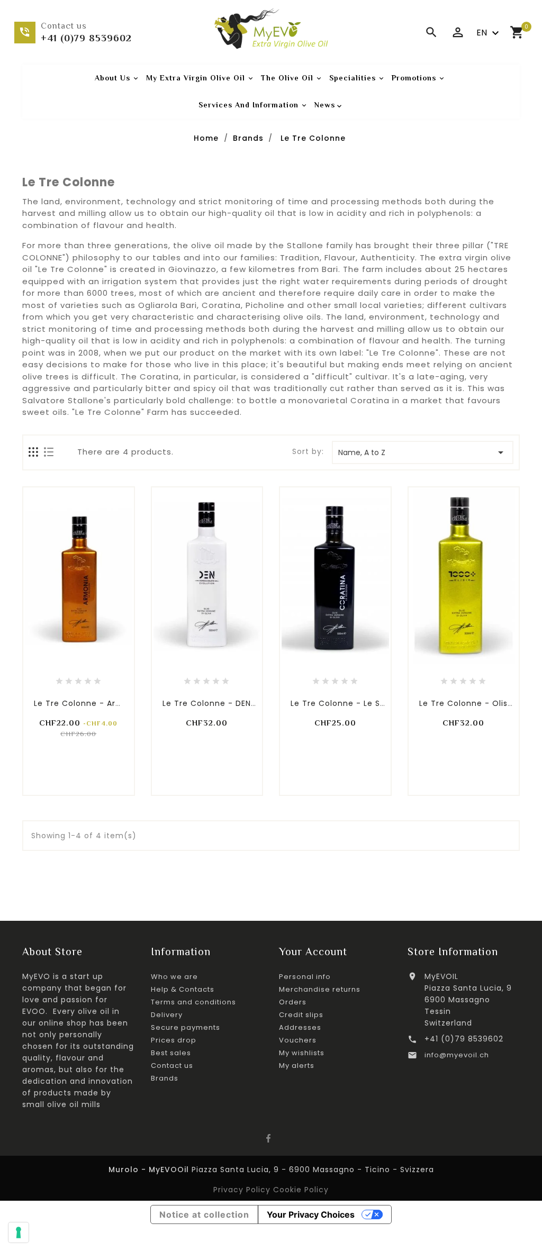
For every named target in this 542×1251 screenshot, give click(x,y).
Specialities (357, 78)
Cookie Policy (301, 1189)
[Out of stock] (311, 658)
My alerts (296, 1065)
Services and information (253, 105)
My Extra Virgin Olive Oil (200, 78)
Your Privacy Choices (311, 1214)
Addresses (300, 1027)
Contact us (172, 1065)
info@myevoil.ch (456, 1055)
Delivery (167, 1015)
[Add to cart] (54, 658)
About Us (117, 78)
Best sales (171, 1053)
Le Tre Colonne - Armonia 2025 (99, 703)
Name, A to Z (423, 452)
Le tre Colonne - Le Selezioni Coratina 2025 (382, 703)
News (324, 105)
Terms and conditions (193, 1002)
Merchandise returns (319, 989)
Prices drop (173, 1040)
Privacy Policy (243, 1189)
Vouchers (298, 1040)
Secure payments (185, 1027)
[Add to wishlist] (78, 658)
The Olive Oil (292, 78)
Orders (292, 1002)
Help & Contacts (182, 989)
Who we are (174, 977)
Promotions (419, 78)
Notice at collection (204, 1214)
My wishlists (301, 1053)
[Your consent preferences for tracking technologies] (18, 1232)
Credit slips (301, 1015)
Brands (164, 1078)
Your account (313, 951)
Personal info (305, 977)
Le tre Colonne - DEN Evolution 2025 (238, 703)
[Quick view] (102, 658)
